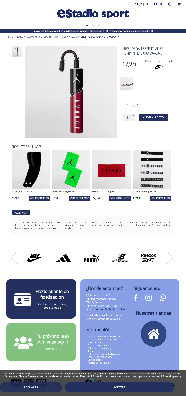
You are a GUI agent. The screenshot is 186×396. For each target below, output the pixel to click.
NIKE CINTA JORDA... (145, 191)
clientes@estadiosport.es (110, 309)
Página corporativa (98, 362)
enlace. (93, 379)
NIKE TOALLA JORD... (105, 191)
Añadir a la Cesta (153, 117)
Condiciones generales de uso (104, 336)
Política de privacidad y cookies (105, 353)
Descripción (20, 212)
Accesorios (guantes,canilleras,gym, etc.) (46, 36)
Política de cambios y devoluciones (99, 349)
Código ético (94, 359)
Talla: (126, 104)
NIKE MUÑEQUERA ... (65, 191)
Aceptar (119, 387)
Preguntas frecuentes (99, 356)
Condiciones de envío (99, 345)
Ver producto (39, 198)
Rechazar (31, 387)
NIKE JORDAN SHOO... (25, 191)
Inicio (10, 36)
